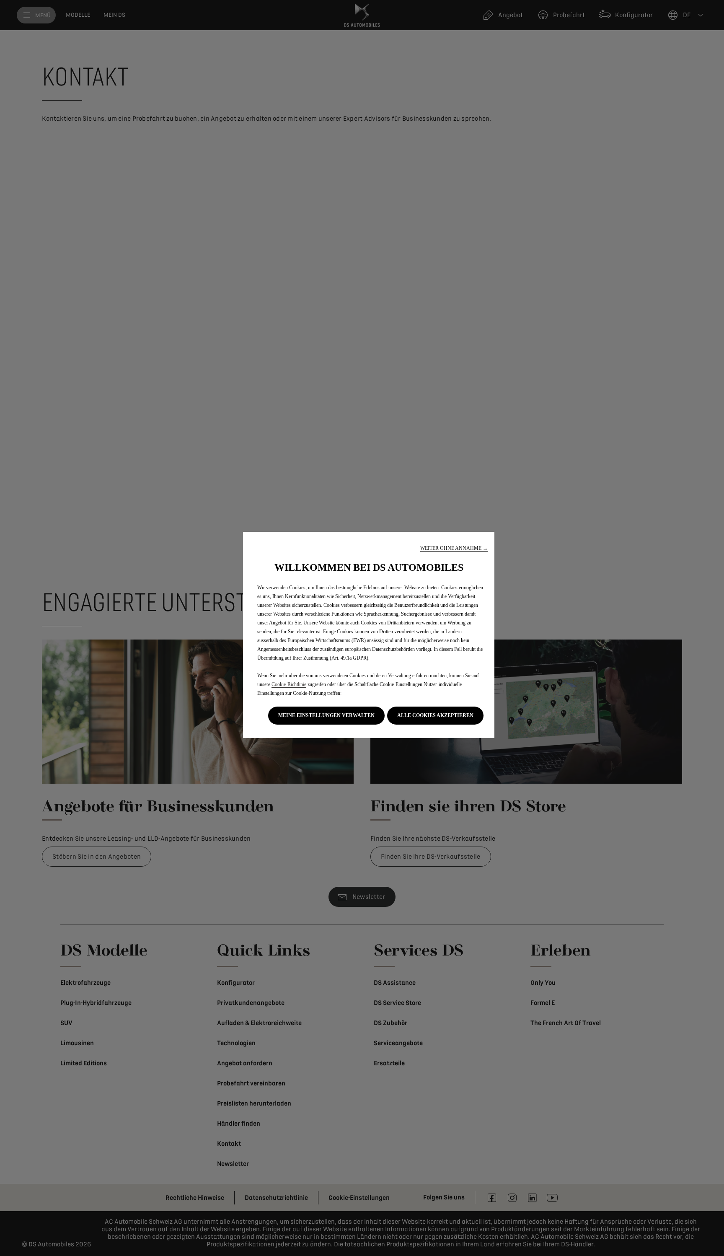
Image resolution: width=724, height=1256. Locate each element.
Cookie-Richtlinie (289, 684)
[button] (454, 548)
